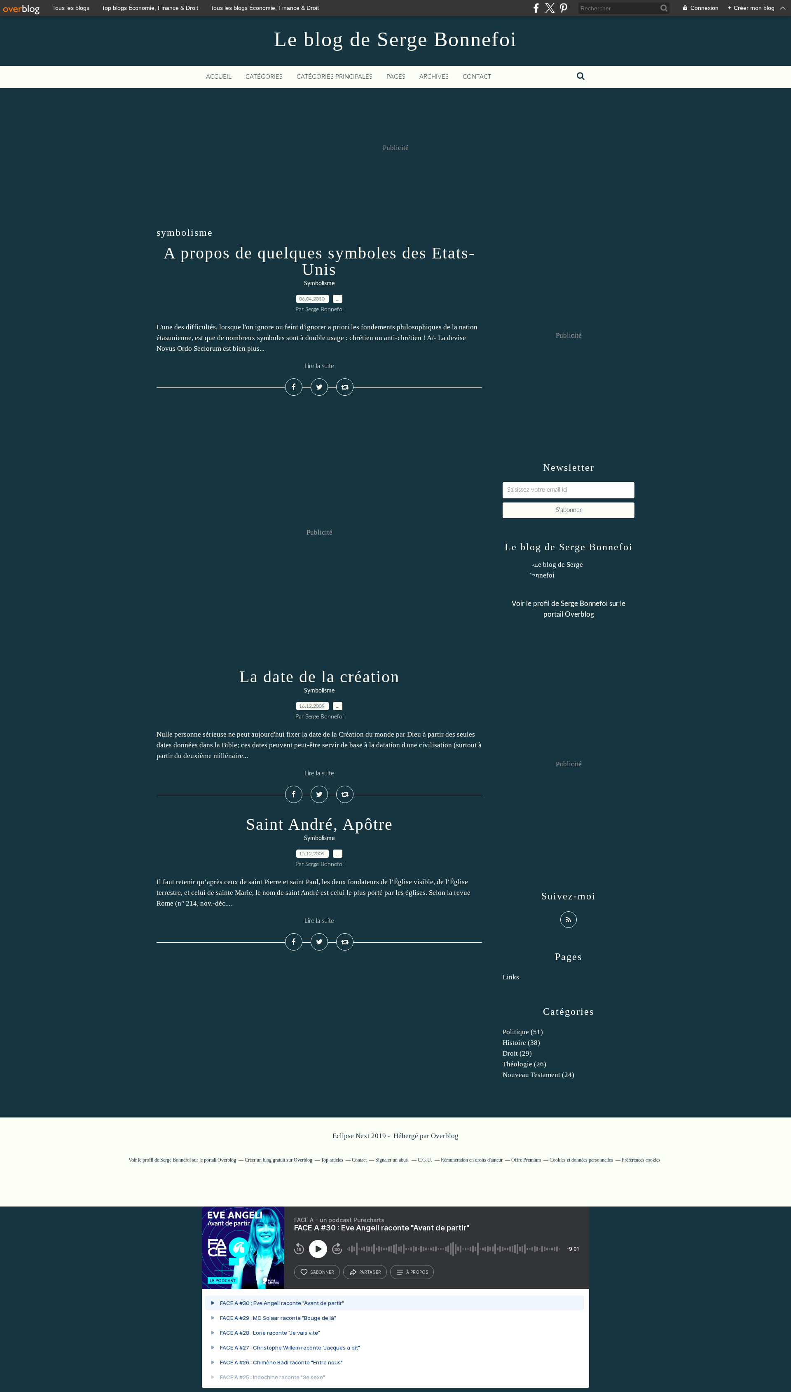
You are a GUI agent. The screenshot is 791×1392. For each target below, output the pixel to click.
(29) (517, 1053)
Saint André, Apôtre (319, 824)
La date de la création (319, 676)
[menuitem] (219, 77)
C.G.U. (425, 1160)
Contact (477, 77)
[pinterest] (563, 8)
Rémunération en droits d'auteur (472, 1160)
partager (370, 1272)
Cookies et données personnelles (581, 1160)
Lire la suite (319, 366)
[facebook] (536, 8)
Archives (434, 77)
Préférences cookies (641, 1160)
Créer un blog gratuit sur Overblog (278, 1160)
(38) (521, 1043)
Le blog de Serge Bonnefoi (395, 39)
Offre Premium (526, 1160)
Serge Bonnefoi (584, 603)
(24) (538, 1075)
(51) (523, 1032)
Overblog (445, 1136)
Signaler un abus (392, 1160)
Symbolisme (319, 283)
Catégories (264, 77)
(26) (524, 1064)
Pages (395, 77)
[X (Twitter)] (550, 8)
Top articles (332, 1160)
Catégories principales (334, 77)
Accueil (219, 77)
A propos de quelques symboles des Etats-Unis (319, 261)
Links (511, 977)
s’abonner (322, 1272)
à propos (417, 1272)
